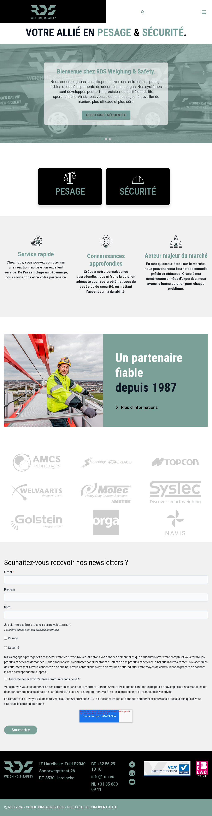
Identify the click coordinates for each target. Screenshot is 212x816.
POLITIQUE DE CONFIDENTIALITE (92, 807)
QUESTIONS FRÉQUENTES (106, 115)
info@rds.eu (102, 776)
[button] (142, 12)
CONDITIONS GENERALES (45, 807)
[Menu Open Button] (204, 12)
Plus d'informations (139, 407)
